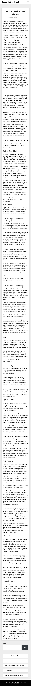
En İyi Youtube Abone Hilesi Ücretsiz (15, 656)
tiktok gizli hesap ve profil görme (14, 675)
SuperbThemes (15, 683)
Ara (4, 643)
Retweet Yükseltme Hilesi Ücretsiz (14, 665)
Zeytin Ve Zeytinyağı (11, 2)
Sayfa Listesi (8, 670)
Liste (6, 660)
